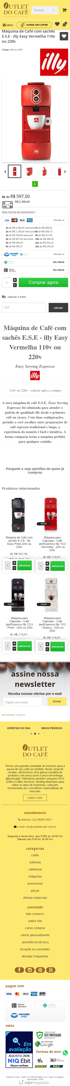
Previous (5, 171)
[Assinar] (57, 702)
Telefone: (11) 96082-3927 (36, 819)
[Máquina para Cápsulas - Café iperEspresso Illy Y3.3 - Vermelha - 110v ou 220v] (51, 533)
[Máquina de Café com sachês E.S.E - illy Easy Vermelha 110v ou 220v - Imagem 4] (59, 171)
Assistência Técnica (35, 942)
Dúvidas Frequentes (35, 956)
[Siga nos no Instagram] (30, 970)
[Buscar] (53, 10)
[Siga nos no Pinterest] (40, 970)
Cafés (35, 855)
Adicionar (25, 565)
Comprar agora (43, 282)
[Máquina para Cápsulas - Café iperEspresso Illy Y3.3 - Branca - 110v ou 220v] (51, 614)
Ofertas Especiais (35, 897)
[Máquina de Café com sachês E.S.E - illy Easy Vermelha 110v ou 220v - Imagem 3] (44, 171)
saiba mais (35, 797)
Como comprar (35, 928)
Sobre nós (35, 921)
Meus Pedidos (51, 728)
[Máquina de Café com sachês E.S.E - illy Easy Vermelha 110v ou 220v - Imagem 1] (14, 171)
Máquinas (35, 876)
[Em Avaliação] (19, 1049)
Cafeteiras (35, 869)
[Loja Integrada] (34, 1082)
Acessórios (35, 883)
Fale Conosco (35, 914)
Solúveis (35, 862)
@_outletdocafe (20, 714)
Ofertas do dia (18, 728)
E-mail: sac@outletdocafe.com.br (36, 826)
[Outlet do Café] (16, 10)
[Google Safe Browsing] (44, 1044)
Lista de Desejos (64, 36)
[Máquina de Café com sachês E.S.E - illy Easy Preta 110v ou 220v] (18, 533)
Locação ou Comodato (35, 949)
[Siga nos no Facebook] (19, 970)
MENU (10, 25)
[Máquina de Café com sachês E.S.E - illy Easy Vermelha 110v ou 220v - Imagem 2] (29, 171)
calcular (58, 307)
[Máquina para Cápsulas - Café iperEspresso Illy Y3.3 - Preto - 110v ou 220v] (18, 614)
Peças (35, 890)
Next (65, 171)
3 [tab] (39, 734)
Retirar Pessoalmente (35, 935)
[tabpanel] (18, 728)
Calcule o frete (17, 296)
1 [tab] (31, 734)
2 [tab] (35, 734)
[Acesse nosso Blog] (51, 970)
